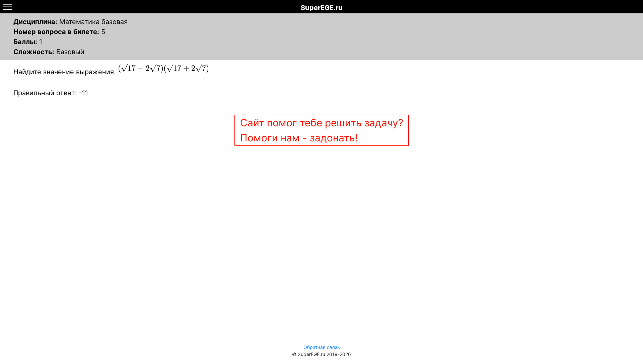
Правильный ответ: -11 (50, 93)
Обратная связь (321, 347)
